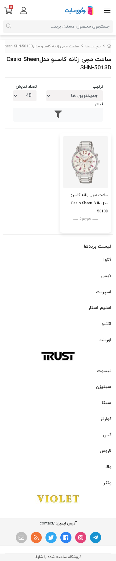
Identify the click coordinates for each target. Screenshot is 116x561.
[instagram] (80, 537)
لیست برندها (97, 246)
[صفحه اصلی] (109, 46)
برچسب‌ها (93, 46)
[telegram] (95, 537)
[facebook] (65, 537)
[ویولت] (58, 498)
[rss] (36, 537)
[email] (21, 537)
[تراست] (58, 355)
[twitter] (51, 537)
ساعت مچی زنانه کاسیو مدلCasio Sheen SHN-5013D (89, 203)
